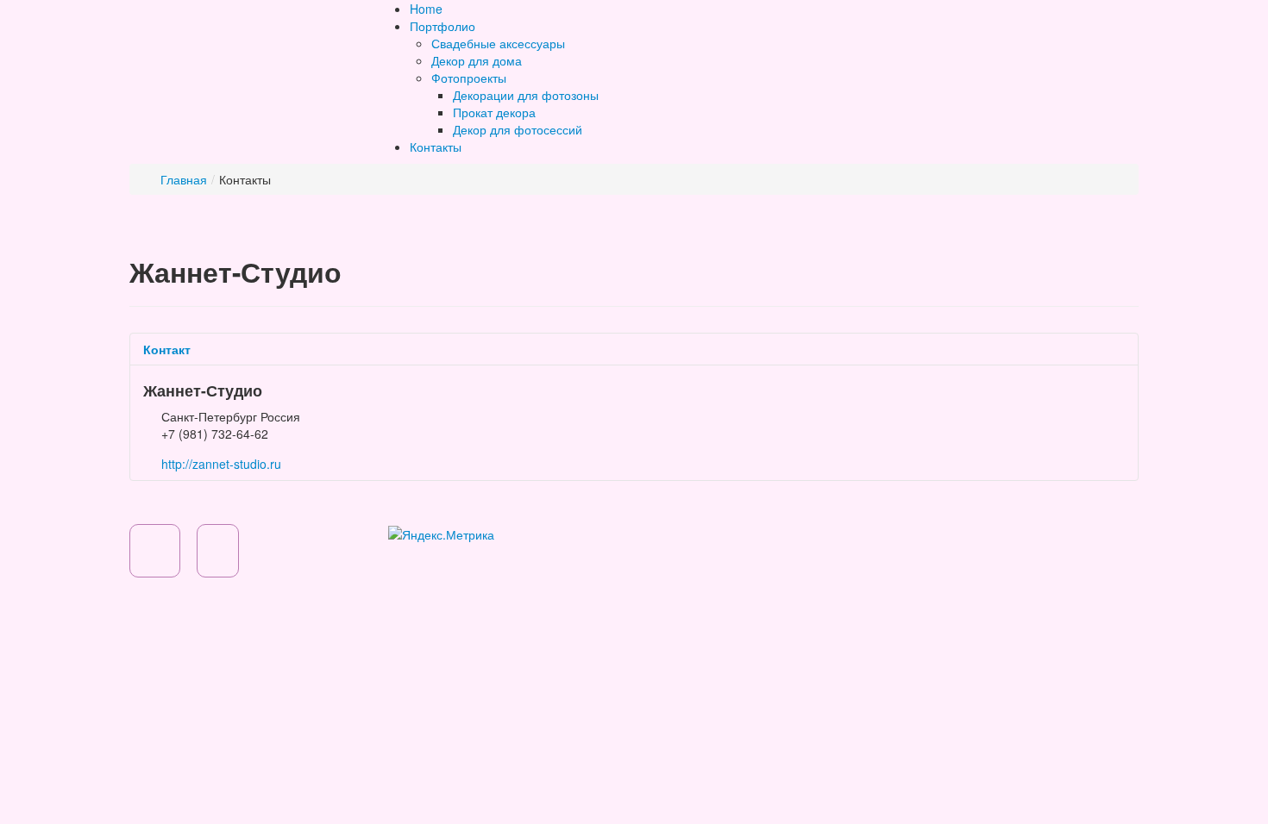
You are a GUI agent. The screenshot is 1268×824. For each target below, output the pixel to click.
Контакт (167, 349)
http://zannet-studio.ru (221, 463)
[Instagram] (161, 555)
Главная (183, 179)
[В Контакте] (224, 555)
